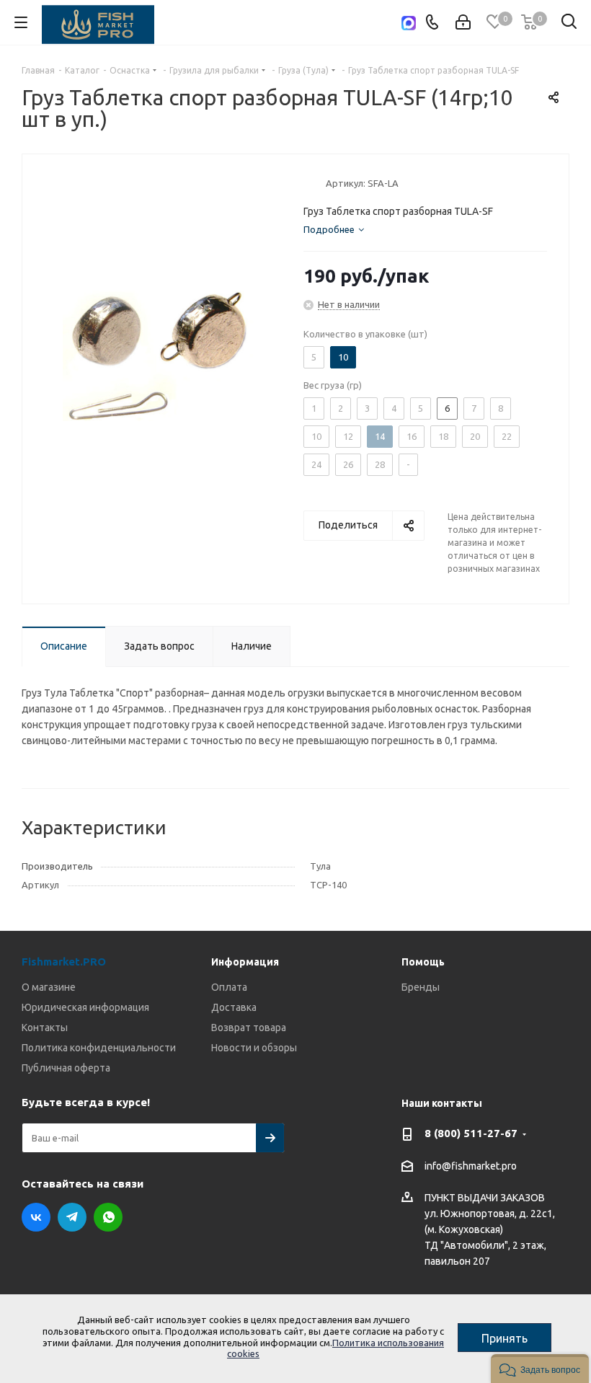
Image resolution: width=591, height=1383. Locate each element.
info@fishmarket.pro (471, 1166)
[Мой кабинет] (463, 22)
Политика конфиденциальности (99, 1047)
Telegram (72, 1217)
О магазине (49, 987)
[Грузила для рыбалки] (159, 355)
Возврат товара (248, 1027)
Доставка (234, 1007)
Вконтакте (36, 1217)
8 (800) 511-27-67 (471, 1133)
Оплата (229, 987)
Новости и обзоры (254, 1047)
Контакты (45, 1027)
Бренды (420, 987)
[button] (540, 1368)
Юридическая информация (85, 1007)
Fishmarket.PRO (64, 961)
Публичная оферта (66, 1068)
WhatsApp (108, 1217)
